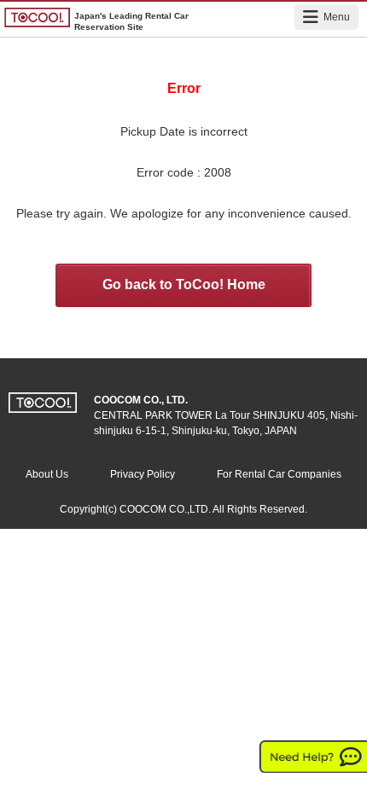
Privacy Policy (142, 474)
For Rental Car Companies (279, 474)
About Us (47, 474)
